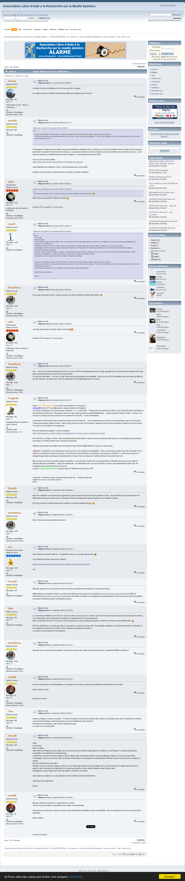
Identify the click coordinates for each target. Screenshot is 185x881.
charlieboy (160, 287)
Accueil (154, 69)
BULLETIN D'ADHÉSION (164, 123)
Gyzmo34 (160, 293)
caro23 (11, 224)
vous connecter (28, 15)
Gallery (154, 85)
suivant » (143, 63)
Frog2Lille (13, 398)
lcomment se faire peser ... (159, 206)
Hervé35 (12, 120)
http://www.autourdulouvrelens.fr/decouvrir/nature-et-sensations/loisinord (61, 564)
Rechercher (156, 78)
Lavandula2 (153, 215)
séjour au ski (42, 81)
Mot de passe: (154, 50)
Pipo (10, 608)
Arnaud (159, 282)
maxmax (106, 37)
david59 (12, 677)
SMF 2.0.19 (83, 871)
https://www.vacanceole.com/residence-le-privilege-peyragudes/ (58, 162)
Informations (76, 876)
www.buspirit (58, 207)
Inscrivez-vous (157, 94)
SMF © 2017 (92, 871)
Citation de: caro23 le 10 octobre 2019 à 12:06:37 (50, 128)
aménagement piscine (157, 192)
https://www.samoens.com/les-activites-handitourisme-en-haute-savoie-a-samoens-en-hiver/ (69, 433)
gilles (11, 181)
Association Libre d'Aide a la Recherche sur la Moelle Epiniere (49, 6)
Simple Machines (102, 871)
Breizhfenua (14, 287)
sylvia (112, 37)
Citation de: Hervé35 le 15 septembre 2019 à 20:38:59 (52, 231)
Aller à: (115, 854)
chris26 (151, 186)
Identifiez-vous (157, 91)
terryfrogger (160, 337)
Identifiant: (156, 47)
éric (10, 547)
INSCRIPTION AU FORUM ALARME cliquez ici (164, 20)
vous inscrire (43, 15)
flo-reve (12, 81)
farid (158, 325)
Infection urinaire (155, 170)
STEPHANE (161, 346)
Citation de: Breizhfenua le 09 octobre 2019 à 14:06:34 (52, 189)
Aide (153, 75)
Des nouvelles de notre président (162, 183)
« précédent (136, 63)
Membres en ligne (158, 251)
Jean (172, 163)
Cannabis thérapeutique (158, 199)
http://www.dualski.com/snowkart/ (112, 594)
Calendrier (156, 82)
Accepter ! (169, 876)
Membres (155, 88)
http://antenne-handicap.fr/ (52, 596)
